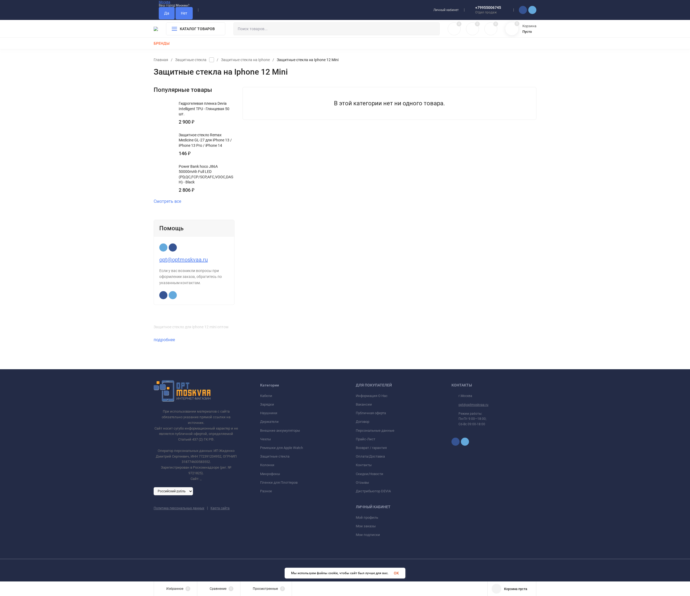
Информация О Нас (372, 396)
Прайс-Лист (365, 439)
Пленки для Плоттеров (279, 482)
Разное (266, 491)
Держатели (269, 422)
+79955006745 (488, 7)
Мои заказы (366, 526)
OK (396, 573)
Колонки (267, 465)
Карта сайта (220, 508)
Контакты (364, 465)
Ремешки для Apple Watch (281, 448)
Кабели (266, 396)
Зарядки (267, 404)
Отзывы (362, 482)
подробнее (165, 339)
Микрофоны (270, 474)
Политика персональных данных (179, 508)
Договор (362, 422)
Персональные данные (375, 430)
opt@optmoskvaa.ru (183, 259)
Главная (161, 60)
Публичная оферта (371, 413)
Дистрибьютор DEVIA (373, 491)
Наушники (268, 413)
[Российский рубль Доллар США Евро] (173, 491)
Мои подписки (368, 535)
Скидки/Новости (369, 474)
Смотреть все (167, 201)
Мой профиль (367, 517)
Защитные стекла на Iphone (245, 60)
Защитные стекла (190, 60)
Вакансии (364, 404)
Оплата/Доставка (370, 456)
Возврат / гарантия (371, 448)
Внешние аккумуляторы (280, 430)
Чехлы (265, 439)
